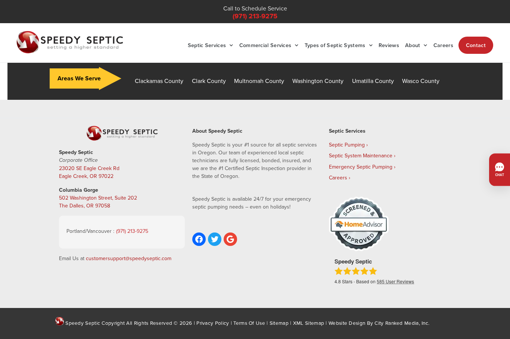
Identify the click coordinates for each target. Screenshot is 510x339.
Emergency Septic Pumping (360, 166)
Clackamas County (159, 81)
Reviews (389, 45)
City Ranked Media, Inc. (401, 322)
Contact (476, 45)
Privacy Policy (212, 322)
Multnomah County (259, 81)
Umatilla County (373, 81)
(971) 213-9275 (255, 16)
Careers (443, 45)
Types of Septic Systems (335, 45)
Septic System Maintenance (360, 155)
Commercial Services (265, 45)
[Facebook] (199, 239)
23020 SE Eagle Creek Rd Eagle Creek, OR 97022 (89, 172)
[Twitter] (214, 239)
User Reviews (395, 281)
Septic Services (207, 45)
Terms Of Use (249, 322)
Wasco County (420, 81)
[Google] (230, 239)
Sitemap (279, 322)
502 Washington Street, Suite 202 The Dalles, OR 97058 (98, 201)
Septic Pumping (347, 144)
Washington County (317, 81)
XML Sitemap (308, 322)
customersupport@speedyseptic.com (128, 258)
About (412, 45)
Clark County (209, 81)
